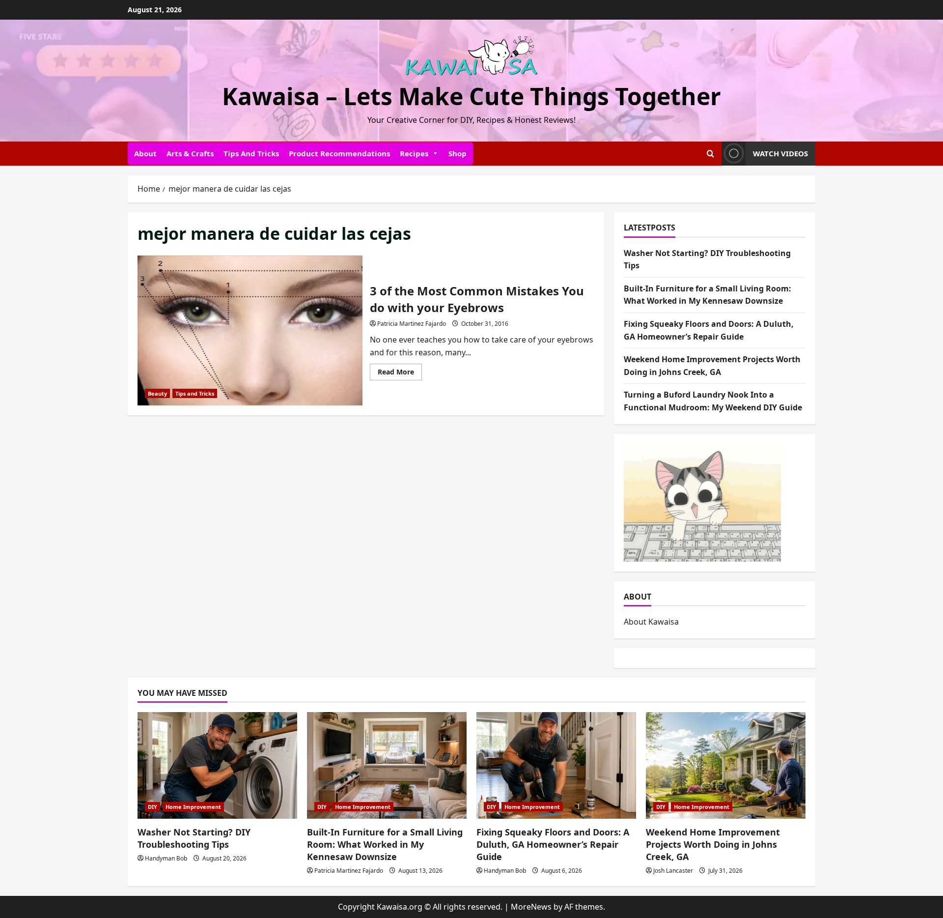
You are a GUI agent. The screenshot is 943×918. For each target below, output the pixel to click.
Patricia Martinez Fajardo (411, 323)
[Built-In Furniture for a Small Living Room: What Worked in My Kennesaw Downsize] (387, 765)
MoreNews (531, 906)
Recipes (414, 153)
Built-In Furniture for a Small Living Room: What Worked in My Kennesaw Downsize (385, 844)
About (145, 153)
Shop (457, 153)
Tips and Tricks (251, 153)
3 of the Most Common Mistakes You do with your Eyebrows (250, 330)
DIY (152, 806)
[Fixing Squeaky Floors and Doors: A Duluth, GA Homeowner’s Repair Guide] (556, 765)
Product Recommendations (339, 153)
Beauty (157, 393)
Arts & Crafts (190, 153)
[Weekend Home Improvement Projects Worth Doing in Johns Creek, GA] (725, 765)
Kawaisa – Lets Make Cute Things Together (471, 96)
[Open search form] (710, 153)
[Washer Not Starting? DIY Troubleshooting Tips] (217, 765)
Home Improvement (193, 806)
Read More (400, 373)
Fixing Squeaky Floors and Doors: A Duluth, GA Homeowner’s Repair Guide (552, 844)
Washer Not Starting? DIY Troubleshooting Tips (194, 838)
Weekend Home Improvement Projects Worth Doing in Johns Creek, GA (713, 844)
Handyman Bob (166, 858)
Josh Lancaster (673, 870)
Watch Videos (780, 153)
